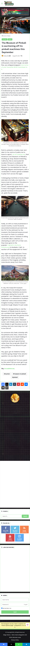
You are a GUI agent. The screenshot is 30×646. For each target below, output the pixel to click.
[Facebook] (3, 384)
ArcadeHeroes (9, 369)
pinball (15, 377)
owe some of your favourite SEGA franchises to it (14, 67)
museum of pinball (20, 374)
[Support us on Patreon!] (15, 12)
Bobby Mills (6, 56)
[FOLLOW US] (27, 625)
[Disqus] (15, 439)
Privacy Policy (15, 640)
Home (4, 36)
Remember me (6, 608)
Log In (15, 612)
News (8, 36)
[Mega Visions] (9, 3)
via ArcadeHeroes (18, 154)
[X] (6, 384)
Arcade (4, 39)
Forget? (26, 604)
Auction (7, 374)
